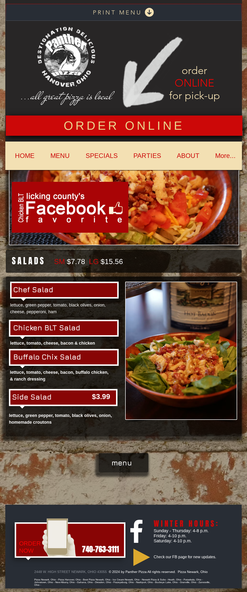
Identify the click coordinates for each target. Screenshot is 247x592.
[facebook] (136, 531)
